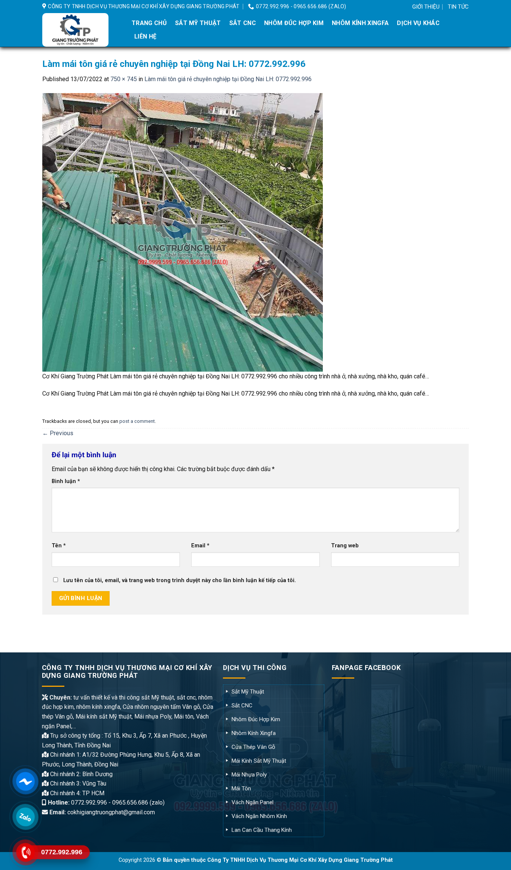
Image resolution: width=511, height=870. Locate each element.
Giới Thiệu (426, 6)
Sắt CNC (242, 23)
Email (200, 545)
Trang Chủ (149, 23)
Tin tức (458, 6)
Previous (57, 433)
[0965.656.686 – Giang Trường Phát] (80, 30)
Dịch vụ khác (418, 23)
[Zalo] (25, 817)
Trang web (345, 545)
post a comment (137, 421)
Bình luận (66, 481)
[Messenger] (25, 781)
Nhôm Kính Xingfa (360, 23)
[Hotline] (25, 852)
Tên (59, 545)
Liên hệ (145, 36)
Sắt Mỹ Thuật (198, 23)
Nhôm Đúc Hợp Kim (294, 23)
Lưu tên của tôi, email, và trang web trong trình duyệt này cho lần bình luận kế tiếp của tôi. (179, 580)
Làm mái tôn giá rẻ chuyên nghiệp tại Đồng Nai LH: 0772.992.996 (228, 79)
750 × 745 (123, 79)
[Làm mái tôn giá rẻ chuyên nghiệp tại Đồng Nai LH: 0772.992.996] (182, 232)
